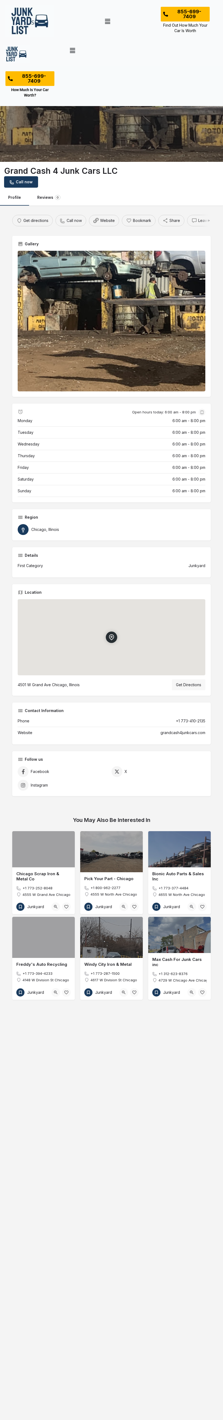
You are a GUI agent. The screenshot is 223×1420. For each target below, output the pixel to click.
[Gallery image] (111, 321)
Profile (14, 197)
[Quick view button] (55, 906)
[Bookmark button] (66, 906)
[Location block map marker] (111, 637)
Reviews (48, 197)
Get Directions (188, 684)
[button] (107, 21)
